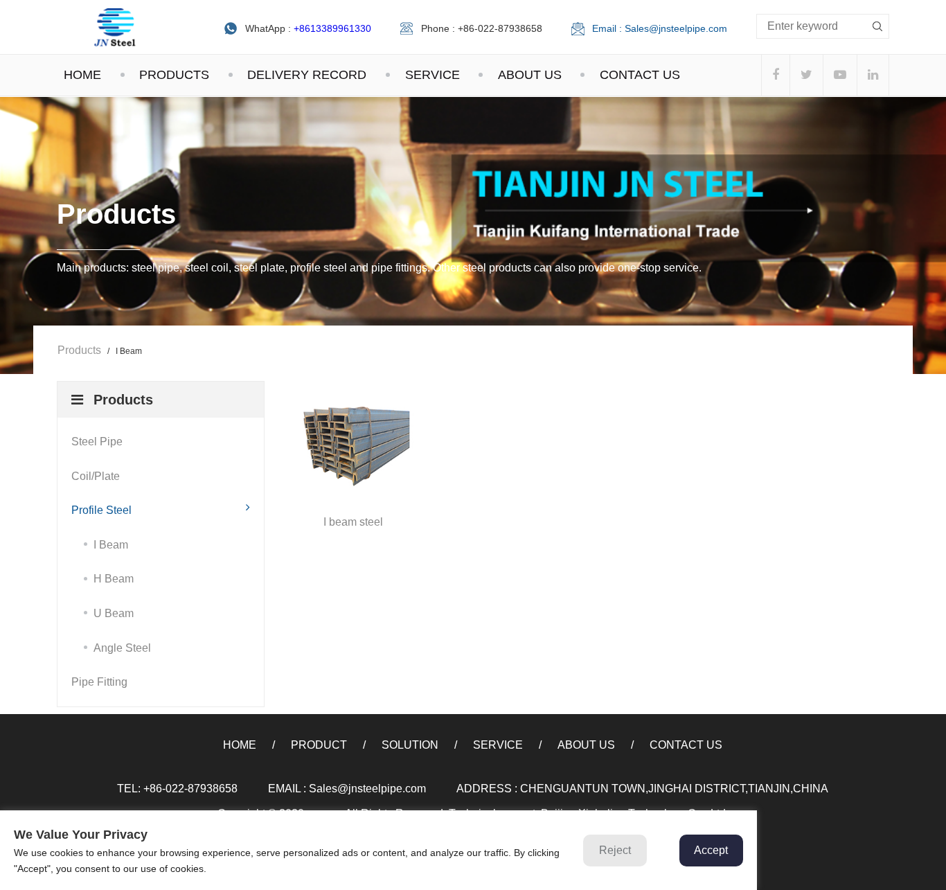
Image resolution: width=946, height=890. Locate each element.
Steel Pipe (97, 441)
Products (79, 350)
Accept (711, 850)
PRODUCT (319, 745)
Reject (615, 850)
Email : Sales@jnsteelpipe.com (659, 28)
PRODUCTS (174, 75)
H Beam (113, 579)
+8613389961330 (332, 28)
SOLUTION (410, 745)
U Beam (113, 613)
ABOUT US (530, 75)
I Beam (110, 545)
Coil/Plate (95, 476)
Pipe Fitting (99, 682)
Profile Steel (101, 510)
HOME (82, 75)
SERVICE (432, 75)
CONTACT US (640, 75)
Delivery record (306, 75)
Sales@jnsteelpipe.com (367, 788)
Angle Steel (122, 648)
